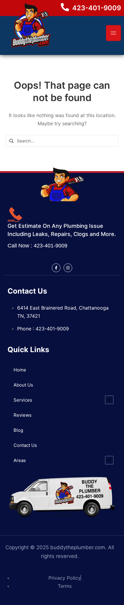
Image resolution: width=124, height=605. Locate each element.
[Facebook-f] (56, 267)
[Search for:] (62, 140)
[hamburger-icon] (113, 33)
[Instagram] (68, 267)
